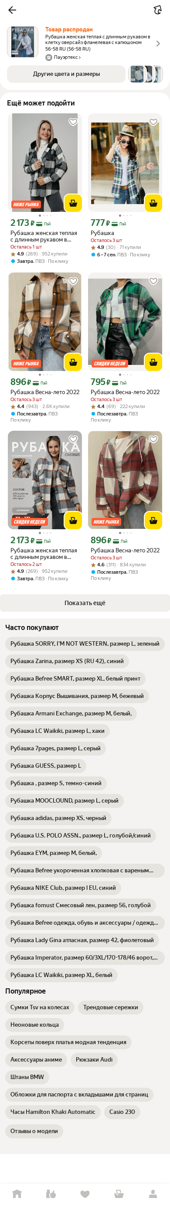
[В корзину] (73, 203)
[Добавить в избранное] (73, 122)
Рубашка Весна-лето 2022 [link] (44, 392)
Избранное (85, 1194)
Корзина (119, 1194)
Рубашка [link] (102, 233)
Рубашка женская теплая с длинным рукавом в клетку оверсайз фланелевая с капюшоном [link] (44, 236)
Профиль (153, 1194)
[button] (12, 10)
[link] (85, 644)
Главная (17, 1194)
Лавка (51, 1194)
